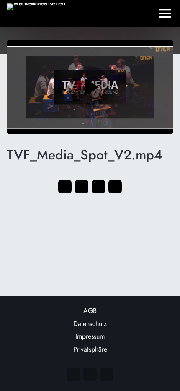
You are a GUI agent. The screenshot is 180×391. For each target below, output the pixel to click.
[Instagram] (73, 374)
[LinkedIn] (106, 374)
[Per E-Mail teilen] (115, 186)
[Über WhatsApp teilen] (98, 186)
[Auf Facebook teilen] (65, 186)
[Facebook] (90, 374)
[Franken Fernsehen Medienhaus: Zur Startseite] (40, 13)
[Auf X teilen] (81, 186)
